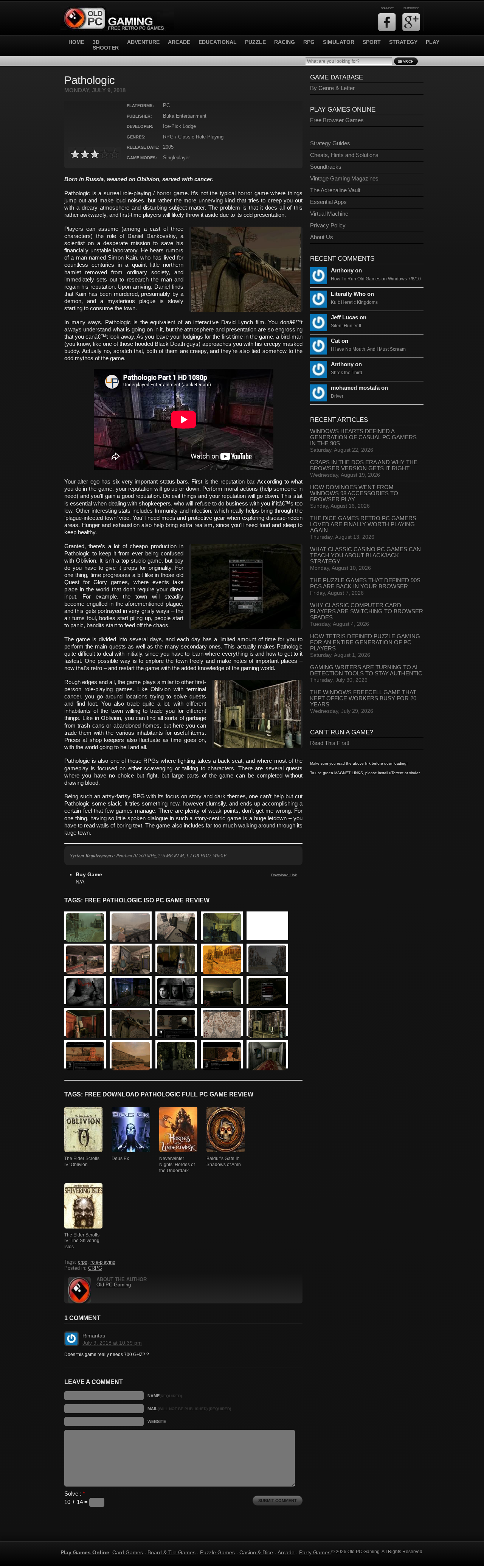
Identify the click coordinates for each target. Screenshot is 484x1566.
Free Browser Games (337, 120)
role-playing (102, 1262)
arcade (179, 42)
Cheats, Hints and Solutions (344, 155)
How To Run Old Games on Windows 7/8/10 (376, 278)
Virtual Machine (329, 214)
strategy (403, 42)
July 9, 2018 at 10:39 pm (112, 1343)
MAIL (189, 1408)
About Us (321, 237)
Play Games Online (84, 1552)
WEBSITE (156, 1421)
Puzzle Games (217, 1552)
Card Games (127, 1552)
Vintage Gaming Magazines (344, 179)
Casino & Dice (256, 1552)
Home (76, 42)
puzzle (255, 42)
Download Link (284, 875)
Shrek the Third (346, 372)
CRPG (95, 1268)
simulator (338, 42)
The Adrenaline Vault (335, 190)
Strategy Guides (330, 143)
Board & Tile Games (171, 1552)
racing (284, 42)
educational (218, 42)
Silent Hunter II (346, 325)
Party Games (314, 1552)
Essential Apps (328, 202)
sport (372, 42)
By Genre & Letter (332, 88)
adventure (143, 42)
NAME (164, 1395)
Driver (337, 396)
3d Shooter (106, 45)
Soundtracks (325, 167)
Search (406, 62)
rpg (309, 42)
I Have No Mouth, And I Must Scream (368, 349)
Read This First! (329, 743)
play (432, 42)
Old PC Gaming (113, 1285)
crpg (82, 1262)
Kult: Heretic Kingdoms (354, 302)
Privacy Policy (328, 225)
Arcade (286, 1552)
